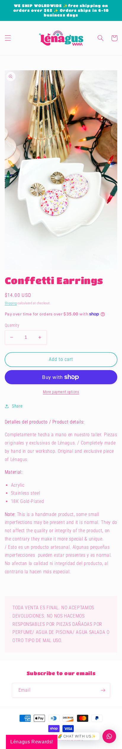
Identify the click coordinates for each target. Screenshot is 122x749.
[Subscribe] (103, 690)
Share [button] (17, 406)
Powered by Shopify (72, 739)
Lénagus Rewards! (31, 741)
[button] (8, 38)
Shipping (11, 303)
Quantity (12, 325)
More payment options (61, 392)
